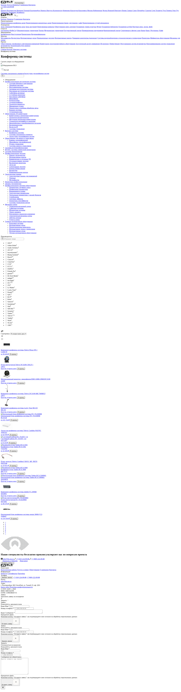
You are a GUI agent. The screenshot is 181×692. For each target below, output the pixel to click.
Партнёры (21, 573)
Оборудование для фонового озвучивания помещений (20, 44)
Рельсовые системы (16, 223)
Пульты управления (16, 144)
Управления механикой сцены (20, 206)
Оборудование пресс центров (65, 27)
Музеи (99, 27)
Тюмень (169, 10)
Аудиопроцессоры (15, 112)
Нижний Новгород (115, 10)
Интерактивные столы (17, 231)
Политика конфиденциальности (21, 587)
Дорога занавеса (15, 212)
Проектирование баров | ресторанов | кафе (67, 23)
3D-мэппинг (104, 44)
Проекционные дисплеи (45, 38)
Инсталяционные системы (18, 87)
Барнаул (4, 10)
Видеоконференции (38, 34)
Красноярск (82, 10)
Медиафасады (6, 38)
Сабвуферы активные (17, 93)
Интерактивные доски (28, 38)
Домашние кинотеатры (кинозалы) (84, 38)
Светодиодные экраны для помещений (23, 176)
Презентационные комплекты (20, 227)
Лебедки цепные (15, 218)
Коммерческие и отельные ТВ (20, 159)
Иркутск (50, 10)
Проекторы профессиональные (16, 182)
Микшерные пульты (16, 106)
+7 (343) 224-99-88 (7, 7)
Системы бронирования (13, 151)
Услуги (9, 5)
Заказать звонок (7, 577)
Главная (3, 49)
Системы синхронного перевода (12, 73)
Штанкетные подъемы (17, 210)
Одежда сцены (14, 220)
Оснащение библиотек (110, 27)
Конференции (6, 34)
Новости (4, 573)
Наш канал (24, 561)
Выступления (16, 34)
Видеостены (15, 38)
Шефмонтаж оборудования (159, 38)
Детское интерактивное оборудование (22, 233)
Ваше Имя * (5, 606)
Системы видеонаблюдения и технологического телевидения (119, 38)
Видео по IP (13, 127)
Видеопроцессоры (15, 125)
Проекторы (146, 38)
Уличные (12, 178)
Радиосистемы (14, 100)
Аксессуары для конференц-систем (36, 73)
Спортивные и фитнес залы (131, 30)
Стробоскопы (14, 197)
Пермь (124, 10)
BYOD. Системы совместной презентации (20, 150)
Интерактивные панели (63, 38)
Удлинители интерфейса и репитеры (22, 121)
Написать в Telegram (10, 561)
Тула (164, 10)
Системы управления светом (19, 202)
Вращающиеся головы (17, 191)
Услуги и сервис (23, 570)
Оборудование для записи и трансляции (19, 138)
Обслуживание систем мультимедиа (133, 44)
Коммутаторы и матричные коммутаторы (24, 116)
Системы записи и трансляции (20, 146)
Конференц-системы (16, 133)
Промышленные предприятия (92, 30)
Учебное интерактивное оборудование (19, 221)
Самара (130, 10)
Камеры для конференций (18, 140)
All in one (12, 165)
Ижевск (44, 10)
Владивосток (12, 10)
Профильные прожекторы (18, 189)
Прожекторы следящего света (19, 187)
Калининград (58, 10)
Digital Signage (114, 44)
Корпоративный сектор (112, 30)
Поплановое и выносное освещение (22, 214)
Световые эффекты (16, 199)
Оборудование (34, 570)
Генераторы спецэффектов (18, 201)
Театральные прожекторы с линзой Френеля (25, 195)
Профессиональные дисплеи (15, 153)
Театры (41, 30)
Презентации (26, 34)
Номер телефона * (7, 608)
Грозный (27, 10)
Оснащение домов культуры (86, 27)
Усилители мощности (17, 104)
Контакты (32, 5)
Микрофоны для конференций (20, 142)
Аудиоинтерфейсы (16, 102)
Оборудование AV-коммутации (16, 114)
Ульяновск (5, 12)
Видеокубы (13, 170)
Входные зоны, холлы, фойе (143, 27)
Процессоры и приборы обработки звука (23, 108)
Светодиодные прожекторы (19, 193)
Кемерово (66, 10)
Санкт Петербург (139, 10)
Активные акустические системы (21, 89)
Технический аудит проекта (20, 46)
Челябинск (20, 12)
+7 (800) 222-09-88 (38, 559)
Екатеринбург (19, 3)
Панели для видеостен (17, 155)
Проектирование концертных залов (38, 23)
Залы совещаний (7, 27)
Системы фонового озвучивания (20, 83)
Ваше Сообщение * (8, 613)
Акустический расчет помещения (88, 44)
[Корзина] (15, 15)
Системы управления (17, 129)
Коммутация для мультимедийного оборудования (57, 44)
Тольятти (159, 10)
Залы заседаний (31, 27)
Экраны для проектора (13, 184)
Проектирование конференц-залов (13, 23)
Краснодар (74, 10)
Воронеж (20, 10)
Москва (90, 10)
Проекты (15, 5)
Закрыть (4, 643)
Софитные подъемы (16, 208)
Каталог (4, 5)
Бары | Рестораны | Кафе (154, 30)
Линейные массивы (16, 85)
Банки (143, 30)
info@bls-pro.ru (8, 559)
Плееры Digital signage (17, 168)
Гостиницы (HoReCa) (8, 30)
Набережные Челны (100, 10)
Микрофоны (13, 98)
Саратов (148, 10)
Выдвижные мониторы (17, 163)
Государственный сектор (72, 30)
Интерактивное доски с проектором (22, 229)
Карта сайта (5, 587)
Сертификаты (12, 573)
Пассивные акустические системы (21, 91)
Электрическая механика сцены (20, 216)
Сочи (153, 10)
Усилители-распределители (19, 117)
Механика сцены (11, 204)
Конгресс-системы (20, 49)
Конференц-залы (19, 27)
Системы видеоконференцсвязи (16, 148)
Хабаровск (13, 12)
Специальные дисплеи (17, 167)
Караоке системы (15, 110)
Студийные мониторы (17, 95)
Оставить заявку (7, 563)
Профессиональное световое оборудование (20, 185)
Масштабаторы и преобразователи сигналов (25, 123)
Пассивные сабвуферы (17, 97)
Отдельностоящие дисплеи (18, 161)
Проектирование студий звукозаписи (95, 23)
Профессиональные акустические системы (20, 81)
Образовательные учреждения (27, 30)
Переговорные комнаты (45, 27)
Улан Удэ (175, 10)
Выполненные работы (9, 570)
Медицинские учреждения (53, 30)
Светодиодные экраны (13, 174)
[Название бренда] (12, 239)
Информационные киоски (18, 172)
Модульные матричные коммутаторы (22, 119)
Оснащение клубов (125, 27)
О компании (23, 5)
